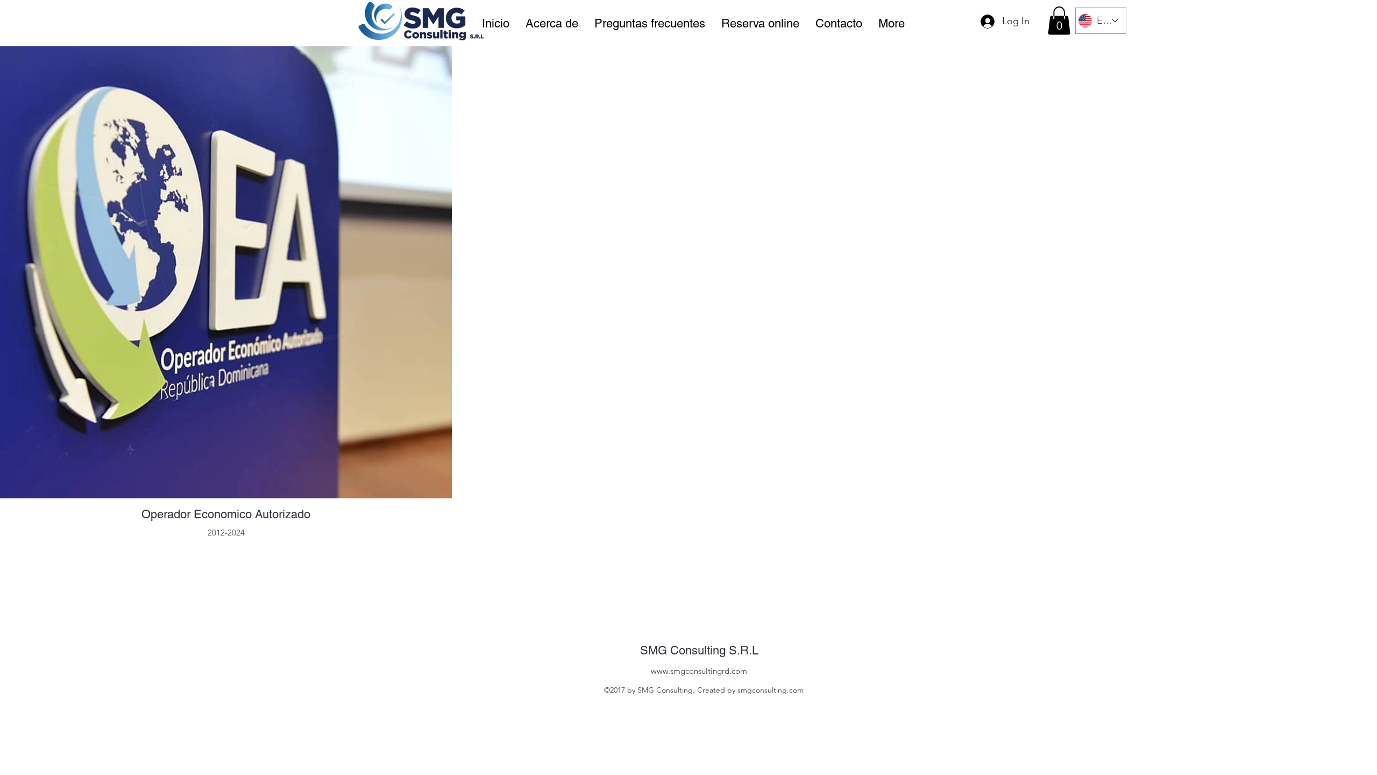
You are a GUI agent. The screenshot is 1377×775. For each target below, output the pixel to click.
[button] (1059, 20)
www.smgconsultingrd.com (699, 671)
